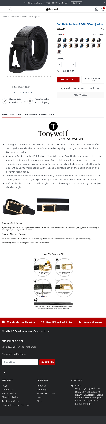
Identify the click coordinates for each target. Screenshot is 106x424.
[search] (10, 9)
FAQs (4, 386)
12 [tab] (36, 76)
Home (4, 17)
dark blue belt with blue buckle (82, 45)
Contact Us (8, 389)
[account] (96, 9)
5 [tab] (16, 76)
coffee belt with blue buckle (87, 40)
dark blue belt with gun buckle (93, 45)
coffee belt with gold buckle (93, 40)
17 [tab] (50, 76)
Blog (39, 401)
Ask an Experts (22, 92)
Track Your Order (10, 401)
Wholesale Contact (46, 393)
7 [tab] (21, 76)
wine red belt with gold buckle (99, 45)
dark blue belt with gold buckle (87, 45)
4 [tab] (13, 76)
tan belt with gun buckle (76, 45)
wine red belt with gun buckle (59, 51)
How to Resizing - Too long (16, 405)
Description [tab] (11, 114)
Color (60, 34)
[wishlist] (102, 29)
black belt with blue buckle (65, 40)
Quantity (60, 59)
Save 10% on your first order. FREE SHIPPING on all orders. (52, 3)
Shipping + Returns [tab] (39, 114)
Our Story (42, 389)
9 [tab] (27, 76)
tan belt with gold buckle (70, 45)
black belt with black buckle (59, 40)
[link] (4, 372)
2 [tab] (7, 76)
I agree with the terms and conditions (79, 88)
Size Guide (98, 34)
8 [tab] (24, 76)
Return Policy (9, 393)
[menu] (4, 9)
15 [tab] (44, 76)
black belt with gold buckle (70, 40)
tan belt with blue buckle (65, 45)
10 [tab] (30, 76)
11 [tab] (33, 76)
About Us (41, 386)
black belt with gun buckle (76, 40)
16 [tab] (47, 76)
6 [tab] (19, 76)
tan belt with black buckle (59, 45)
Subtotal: (61, 71)
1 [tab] (4, 76)
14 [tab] (41, 76)
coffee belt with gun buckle (99, 40)
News (40, 397)
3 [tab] (10, 76)
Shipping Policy (10, 397)
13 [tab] (39, 76)
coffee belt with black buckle (82, 40)
